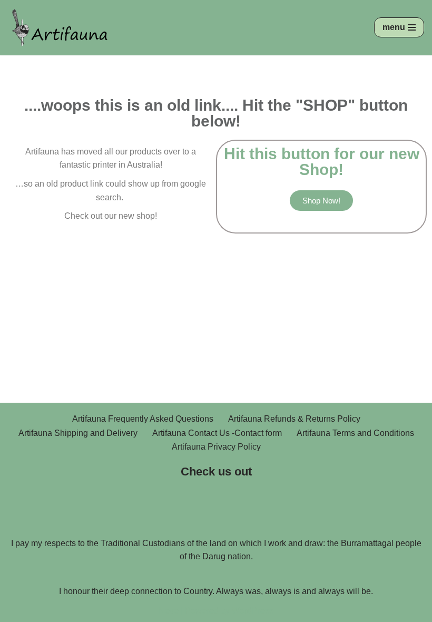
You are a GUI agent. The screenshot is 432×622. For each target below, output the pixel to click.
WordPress (252, 610)
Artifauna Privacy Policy (216, 446)
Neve (169, 610)
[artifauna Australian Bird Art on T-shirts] (60, 27)
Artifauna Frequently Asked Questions (142, 418)
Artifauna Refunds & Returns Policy (294, 418)
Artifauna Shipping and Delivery (78, 433)
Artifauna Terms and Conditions (355, 433)
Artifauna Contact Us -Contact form (217, 433)
